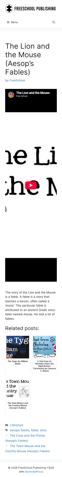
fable (34, 430)
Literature (16, 425)
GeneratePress (34, 471)
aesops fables (19, 430)
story (43, 430)
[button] (54, 22)
